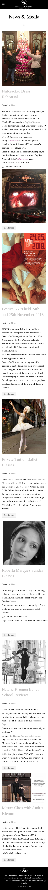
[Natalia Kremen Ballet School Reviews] (24, 662)
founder (9, 479)
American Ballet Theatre (13, 750)
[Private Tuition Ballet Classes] (24, 426)
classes (12, 601)
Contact (25, 486)
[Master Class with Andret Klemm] (24, 787)
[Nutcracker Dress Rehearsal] (24, 58)
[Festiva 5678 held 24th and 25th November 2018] (24, 268)
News (13, 105)
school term (20, 111)
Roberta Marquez (29, 594)
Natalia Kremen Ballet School (27, 736)
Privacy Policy (25, 886)
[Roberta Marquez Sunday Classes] (24, 543)
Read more (9, 227)
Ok (18, 886)
